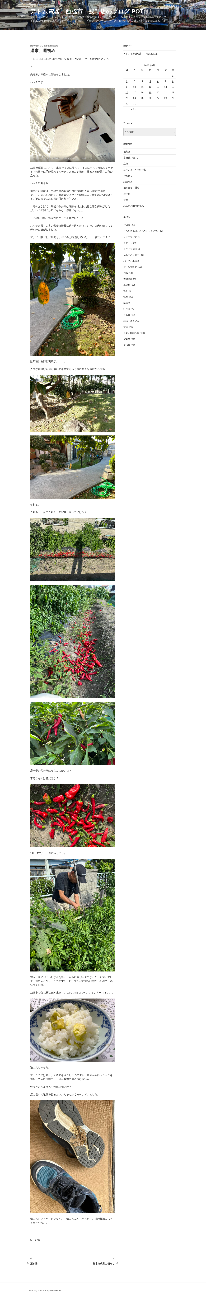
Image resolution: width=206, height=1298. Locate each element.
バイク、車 (129, 261)
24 (134, 98)
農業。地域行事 (131, 333)
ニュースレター (131, 254)
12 (150, 87)
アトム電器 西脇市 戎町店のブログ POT (86, 11)
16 (127, 92)
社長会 (126, 309)
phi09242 (54, 46)
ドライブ (127, 242)
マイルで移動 (130, 267)
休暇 (125, 272)
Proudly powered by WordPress (45, 1290)
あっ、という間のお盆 (134, 169)
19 (150, 92)
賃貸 (125, 327)
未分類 (37, 1240)
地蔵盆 (126, 151)
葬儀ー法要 (129, 321)
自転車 (126, 315)
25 (142, 98)
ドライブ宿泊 (130, 248)
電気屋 (126, 339)
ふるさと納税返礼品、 (134, 206)
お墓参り (127, 175)
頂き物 (126, 193)
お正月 (126, 224)
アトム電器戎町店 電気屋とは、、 (142, 53)
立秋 (125, 163)
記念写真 (127, 181)
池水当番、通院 (131, 187)
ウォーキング (130, 236)
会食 (125, 199)
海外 (125, 291)
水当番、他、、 (131, 157)
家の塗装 (127, 279)
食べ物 (126, 345)
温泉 (125, 297)
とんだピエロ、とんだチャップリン (141, 230)
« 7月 (134, 109)
